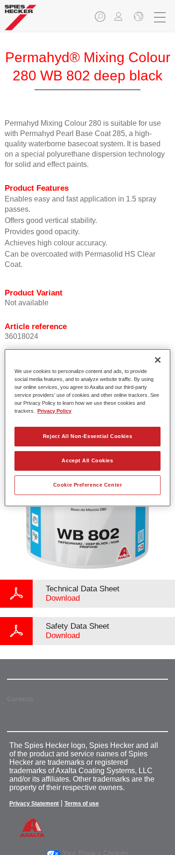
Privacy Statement (34, 803)
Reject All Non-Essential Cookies (87, 436)
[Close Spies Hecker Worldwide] (137, 17)
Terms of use (81, 803)
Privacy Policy (54, 411)
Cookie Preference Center (87, 485)
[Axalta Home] (20, 21)
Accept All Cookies (87, 460)
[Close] (157, 359)
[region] (87, 427)
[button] (101, 19)
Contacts (20, 699)
